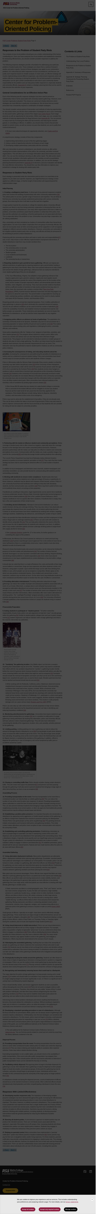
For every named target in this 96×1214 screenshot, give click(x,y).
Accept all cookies (28, 1209)
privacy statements (72, 1202)
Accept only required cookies (49, 1209)
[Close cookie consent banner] (92, 1199)
